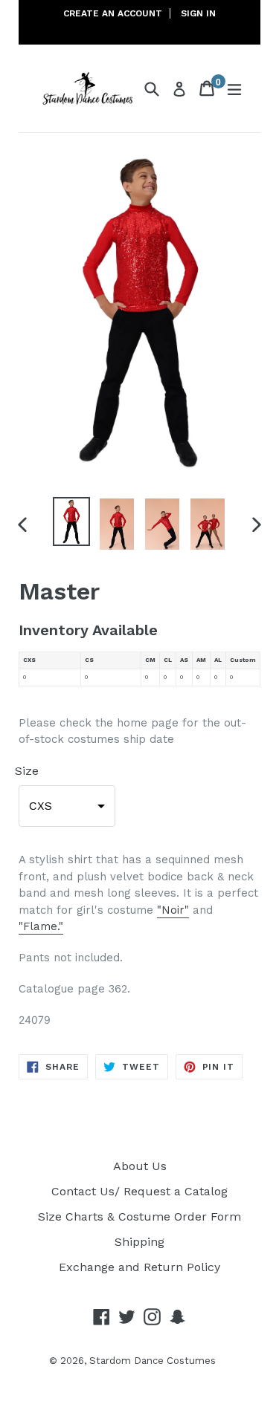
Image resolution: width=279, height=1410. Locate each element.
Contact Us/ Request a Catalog (139, 1191)
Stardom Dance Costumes (152, 1360)
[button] (67, 806)
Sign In (198, 13)
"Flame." (41, 926)
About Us (140, 1166)
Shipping (139, 1242)
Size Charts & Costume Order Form (139, 1216)
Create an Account (112, 13)
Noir (173, 910)
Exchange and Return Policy (139, 1267)
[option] (71, 521)
